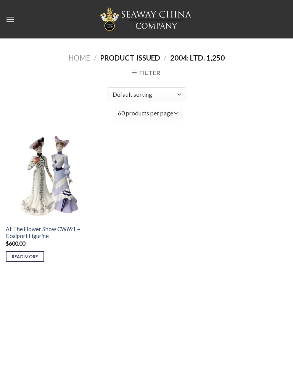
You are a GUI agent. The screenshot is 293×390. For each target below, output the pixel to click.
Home (79, 58)
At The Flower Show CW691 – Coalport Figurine (43, 233)
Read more (25, 256)
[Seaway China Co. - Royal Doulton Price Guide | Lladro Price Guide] (146, 19)
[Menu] (10, 19)
